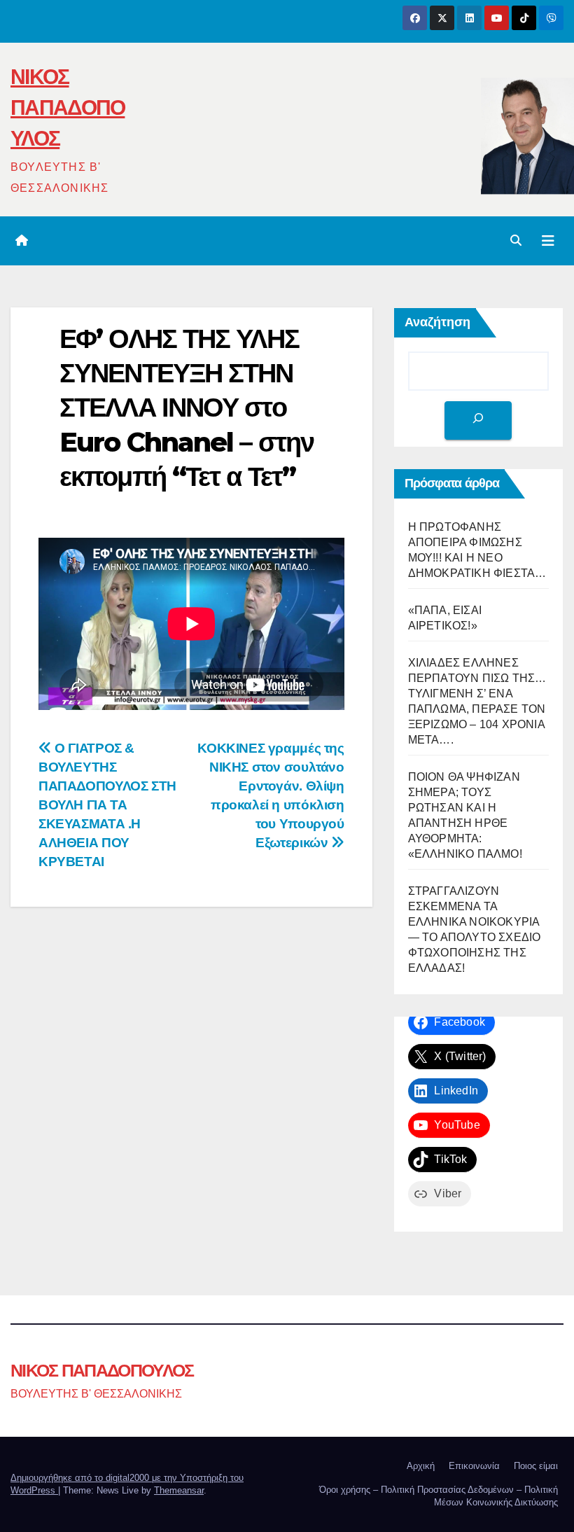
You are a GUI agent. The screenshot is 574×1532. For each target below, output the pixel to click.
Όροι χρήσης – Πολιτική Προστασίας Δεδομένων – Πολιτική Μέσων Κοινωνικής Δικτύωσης (438, 1495)
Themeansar (179, 1490)
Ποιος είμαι (536, 1466)
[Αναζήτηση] (478, 420)
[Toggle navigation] (548, 241)
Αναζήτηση (437, 322)
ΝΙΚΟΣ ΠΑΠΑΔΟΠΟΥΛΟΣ (67, 107)
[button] (516, 240)
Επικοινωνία (474, 1466)
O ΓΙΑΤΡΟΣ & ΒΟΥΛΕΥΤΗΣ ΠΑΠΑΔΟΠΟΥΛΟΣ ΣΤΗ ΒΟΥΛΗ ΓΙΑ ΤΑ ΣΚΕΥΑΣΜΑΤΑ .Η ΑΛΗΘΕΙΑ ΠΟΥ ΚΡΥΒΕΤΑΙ (107, 805)
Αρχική (421, 1466)
